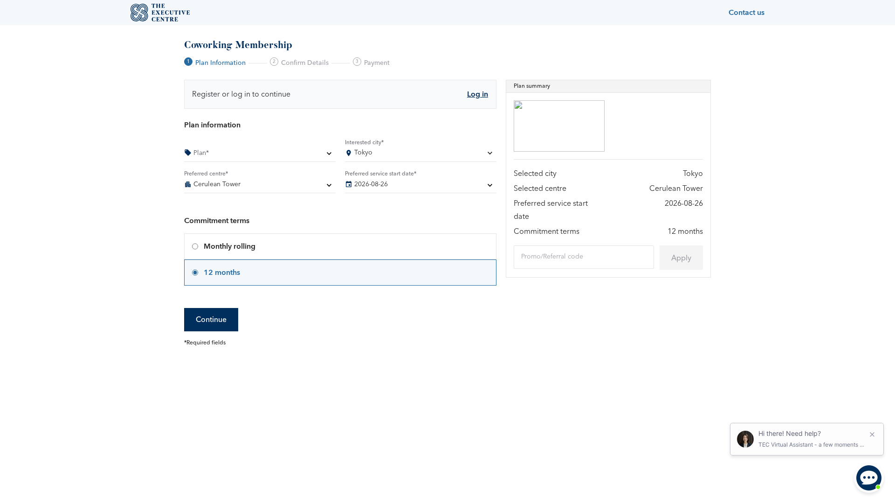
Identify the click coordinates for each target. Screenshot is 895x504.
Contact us (746, 12)
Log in (477, 94)
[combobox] (420, 154)
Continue (211, 319)
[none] (260, 154)
